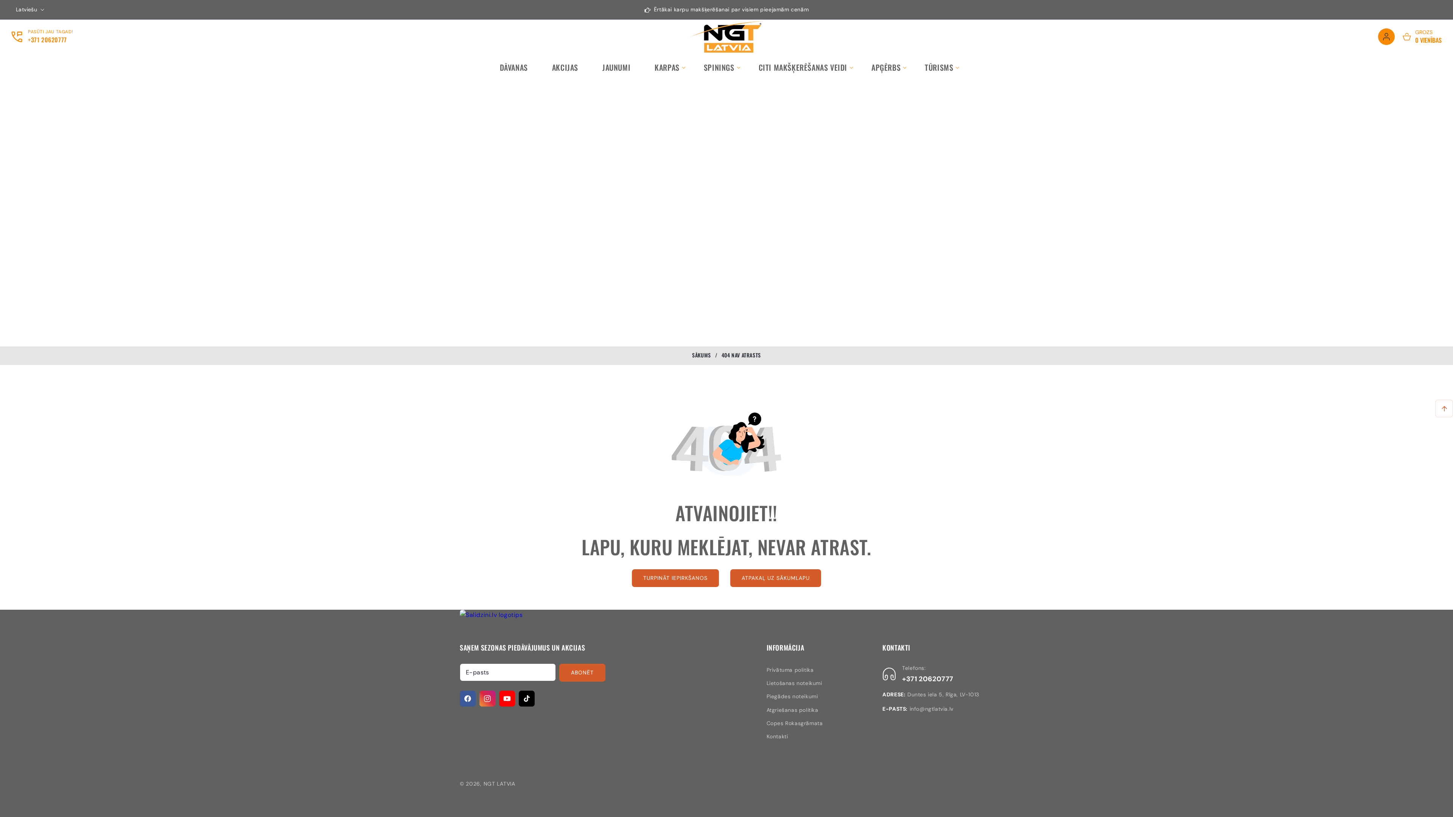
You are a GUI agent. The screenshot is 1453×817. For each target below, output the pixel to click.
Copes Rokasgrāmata (795, 723)
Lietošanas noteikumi (794, 683)
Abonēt (582, 672)
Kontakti (777, 736)
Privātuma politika (790, 669)
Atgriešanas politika (792, 710)
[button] (667, 67)
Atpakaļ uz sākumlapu (776, 578)
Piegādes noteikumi (792, 696)
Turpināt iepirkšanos (675, 578)
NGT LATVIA (499, 783)
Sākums (701, 355)
